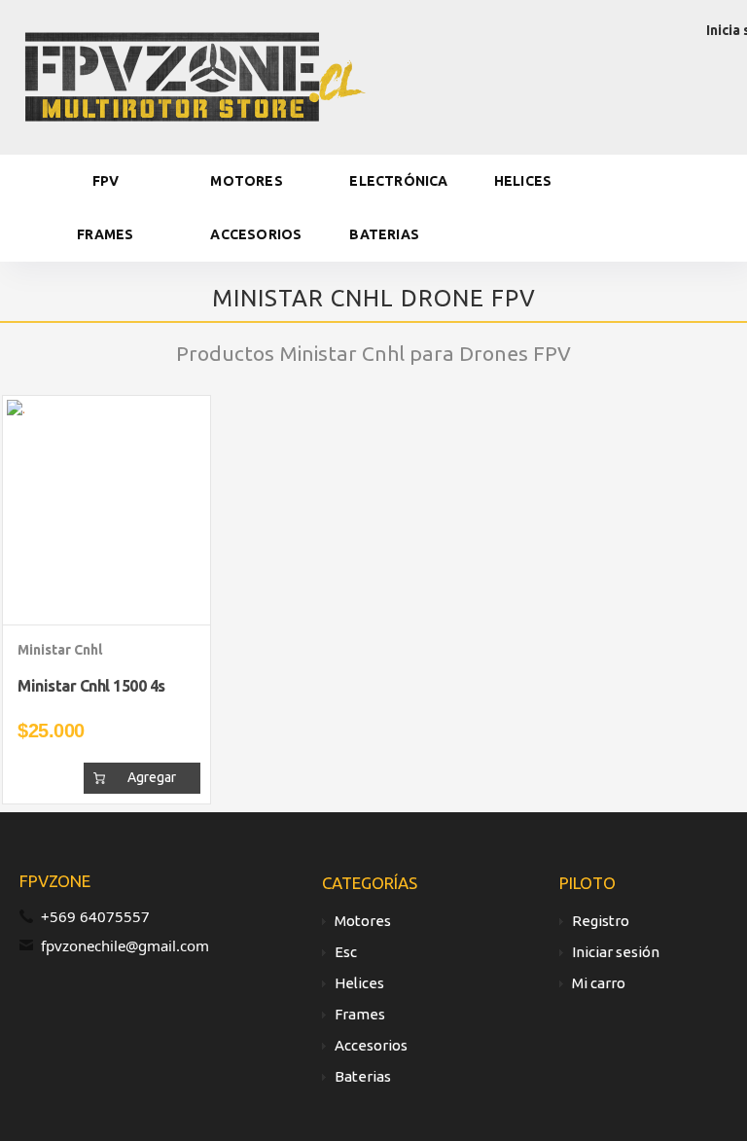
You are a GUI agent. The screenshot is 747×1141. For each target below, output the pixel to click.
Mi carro (598, 983)
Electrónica (398, 181)
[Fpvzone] (194, 75)
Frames (105, 234)
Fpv (106, 181)
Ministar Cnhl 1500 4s (91, 686)
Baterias (384, 234)
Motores (246, 181)
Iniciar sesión (615, 952)
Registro (600, 920)
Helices (522, 181)
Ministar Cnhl (60, 650)
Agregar (151, 777)
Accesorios (256, 234)
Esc (346, 952)
